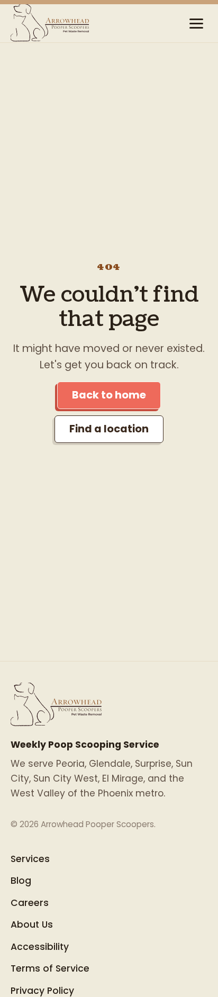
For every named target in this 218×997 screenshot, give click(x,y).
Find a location (109, 429)
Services (30, 859)
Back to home (109, 395)
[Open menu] (196, 23)
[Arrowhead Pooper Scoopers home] (50, 23)
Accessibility (40, 946)
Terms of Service (50, 968)
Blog (21, 880)
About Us (32, 924)
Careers (30, 902)
